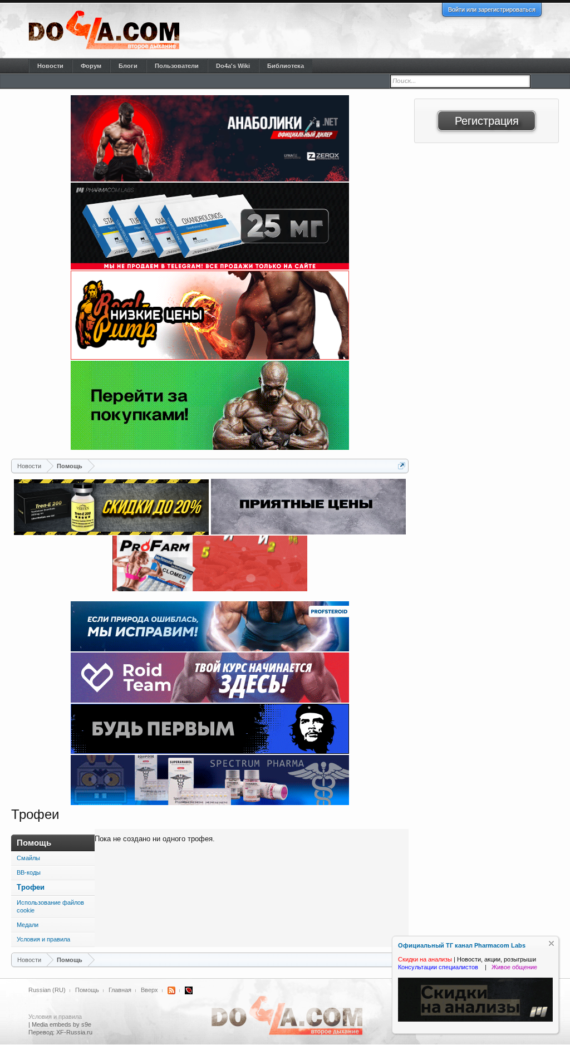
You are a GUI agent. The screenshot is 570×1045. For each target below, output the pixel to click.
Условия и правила (43, 939)
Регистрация (487, 121)
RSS (171, 990)
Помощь (87, 990)
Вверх (149, 990)
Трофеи (31, 887)
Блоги (128, 65)
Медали (27, 924)
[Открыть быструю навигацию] (401, 465)
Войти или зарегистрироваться (491, 9)
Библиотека (285, 65)
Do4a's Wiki (233, 65)
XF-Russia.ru (74, 1032)
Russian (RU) (47, 990)
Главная (120, 990)
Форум (91, 65)
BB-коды (29, 872)
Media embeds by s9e (61, 1024)
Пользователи (177, 65)
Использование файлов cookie (50, 906)
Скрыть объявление (551, 943)
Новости (50, 65)
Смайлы (28, 858)
